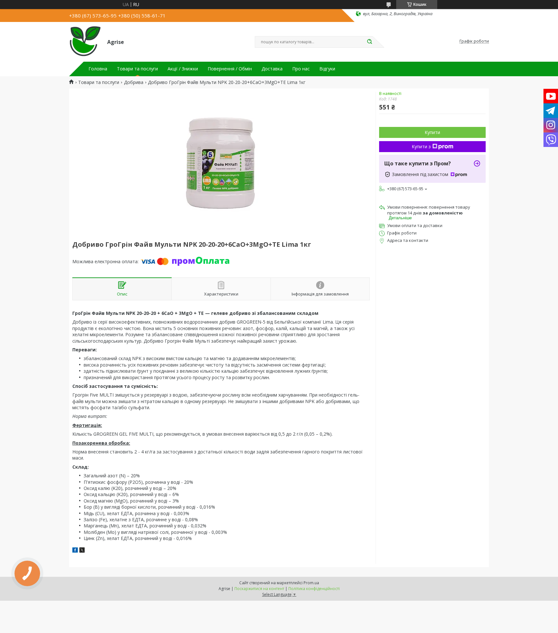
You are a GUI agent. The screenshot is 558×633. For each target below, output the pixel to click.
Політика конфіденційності (314, 588)
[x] (82, 551)
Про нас (301, 69)
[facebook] (75, 551)
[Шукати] (369, 42)
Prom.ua (311, 583)
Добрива (133, 82)
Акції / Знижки (183, 69)
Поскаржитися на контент (259, 588)
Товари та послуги (137, 69)
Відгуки (327, 69)
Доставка (272, 69)
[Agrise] (85, 41)
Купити (432, 132)
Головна (97, 69)
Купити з (421, 146)
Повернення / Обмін (230, 69)
